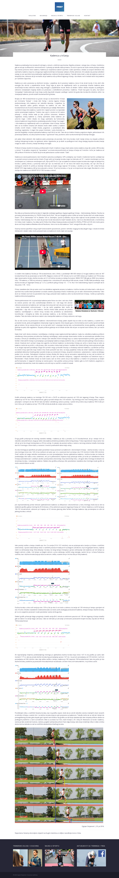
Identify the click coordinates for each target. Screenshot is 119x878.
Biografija (43, 15)
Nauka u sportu (57, 15)
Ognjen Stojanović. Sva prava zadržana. (27, 875)
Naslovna (32, 15)
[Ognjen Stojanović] (59, 7)
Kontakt (87, 15)
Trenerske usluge (73, 15)
